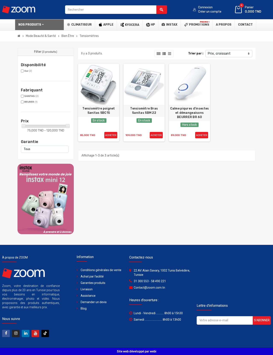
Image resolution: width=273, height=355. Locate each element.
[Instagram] (16, 333)
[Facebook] (6, 333)
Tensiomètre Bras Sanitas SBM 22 (144, 111)
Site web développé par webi (136, 351)
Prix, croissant (219, 53)
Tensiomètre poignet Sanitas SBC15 (98, 111)
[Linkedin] (25, 333)
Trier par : (195, 53)
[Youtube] (35, 333)
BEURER (31, 101)
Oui (28, 70)
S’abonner (262, 320)
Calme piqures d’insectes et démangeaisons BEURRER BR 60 (189, 113)
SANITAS (31, 96)
